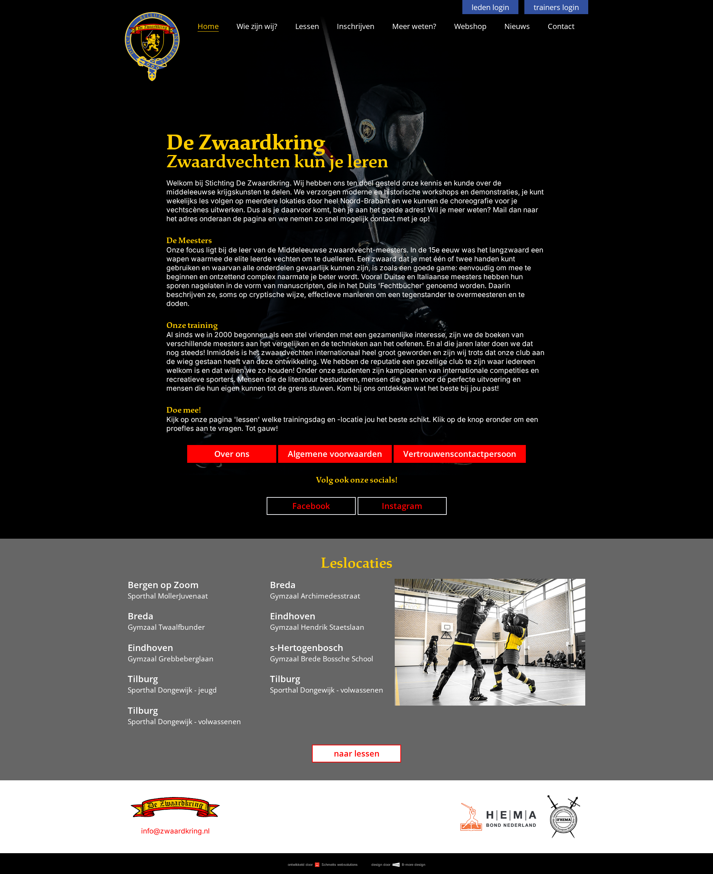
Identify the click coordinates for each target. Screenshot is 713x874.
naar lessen (357, 753)
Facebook (311, 505)
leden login (490, 7)
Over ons (232, 453)
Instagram (402, 505)
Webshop (470, 26)
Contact (561, 26)
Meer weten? (414, 26)
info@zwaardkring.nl (175, 831)
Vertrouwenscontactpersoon (459, 453)
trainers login (556, 7)
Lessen (307, 26)
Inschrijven (355, 26)
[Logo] (498, 817)
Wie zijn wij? (257, 26)
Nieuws (517, 26)
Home (208, 26)
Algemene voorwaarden (335, 453)
